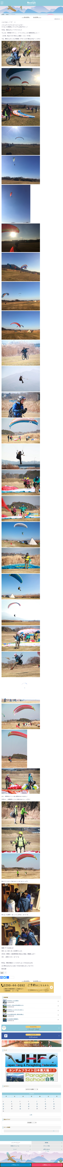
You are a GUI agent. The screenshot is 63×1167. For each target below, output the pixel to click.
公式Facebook (33, 1036)
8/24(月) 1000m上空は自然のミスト (15, 1005)
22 (45, 1106)
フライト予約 (46, 1146)
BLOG (7, 14)
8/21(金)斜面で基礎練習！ (13, 1019)
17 (3, 1106)
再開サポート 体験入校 (31, 1044)
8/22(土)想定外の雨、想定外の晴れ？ (15, 1014)
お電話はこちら (47, 1164)
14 (37, 1103)
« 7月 (31, 1114)
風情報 (46, 1142)
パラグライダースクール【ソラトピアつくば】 (35, 1161)
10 (3, 1103)
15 (45, 1103)
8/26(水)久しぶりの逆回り (13, 1000)
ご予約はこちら (15, 1164)
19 (20, 1106)
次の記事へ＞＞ (37, 17)
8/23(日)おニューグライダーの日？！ (15, 1009)
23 (53, 1106)
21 (37, 1106)
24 (3, 1108)
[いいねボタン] (2, 973)
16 (53, 1103)
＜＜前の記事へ (26, 17)
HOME (3, 14)
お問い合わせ (46, 1149)
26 (20, 1108)
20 (28, 1106)
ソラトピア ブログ (33, 1028)
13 (28, 1103)
